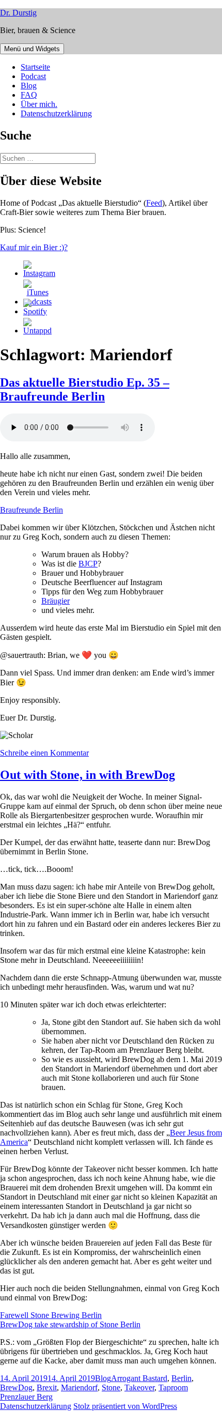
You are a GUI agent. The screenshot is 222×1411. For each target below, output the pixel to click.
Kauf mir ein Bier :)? (34, 247)
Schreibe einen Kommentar (44, 752)
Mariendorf (79, 1387)
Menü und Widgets (32, 49)
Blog (29, 85)
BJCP (88, 563)
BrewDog (16, 1387)
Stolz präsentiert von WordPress (125, 1406)
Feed (154, 202)
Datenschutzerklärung (56, 113)
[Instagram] (39, 273)
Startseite (35, 67)
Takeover (139, 1387)
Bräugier (55, 600)
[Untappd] (37, 330)
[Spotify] (35, 311)
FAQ (29, 94)
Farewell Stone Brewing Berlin (51, 1315)
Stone (111, 1387)
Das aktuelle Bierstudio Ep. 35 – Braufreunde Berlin (84, 389)
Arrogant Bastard (139, 1378)
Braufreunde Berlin (31, 509)
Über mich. (39, 104)
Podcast (33, 76)
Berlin (181, 1378)
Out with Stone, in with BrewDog (87, 774)
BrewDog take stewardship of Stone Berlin (70, 1324)
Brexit (47, 1387)
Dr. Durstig (18, 12)
